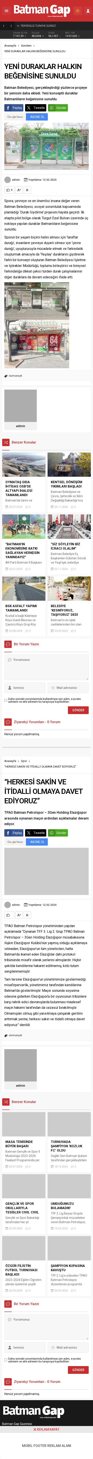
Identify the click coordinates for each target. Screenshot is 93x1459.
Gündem (26, 45)
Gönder (61, 108)
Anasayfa (10, 45)
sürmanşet (15, 375)
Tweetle (39, 108)
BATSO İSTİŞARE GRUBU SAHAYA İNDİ (44, 25)
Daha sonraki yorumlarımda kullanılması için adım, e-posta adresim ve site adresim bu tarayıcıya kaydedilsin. (44, 700)
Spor (24, 761)
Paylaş (17, 108)
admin (16, 179)
